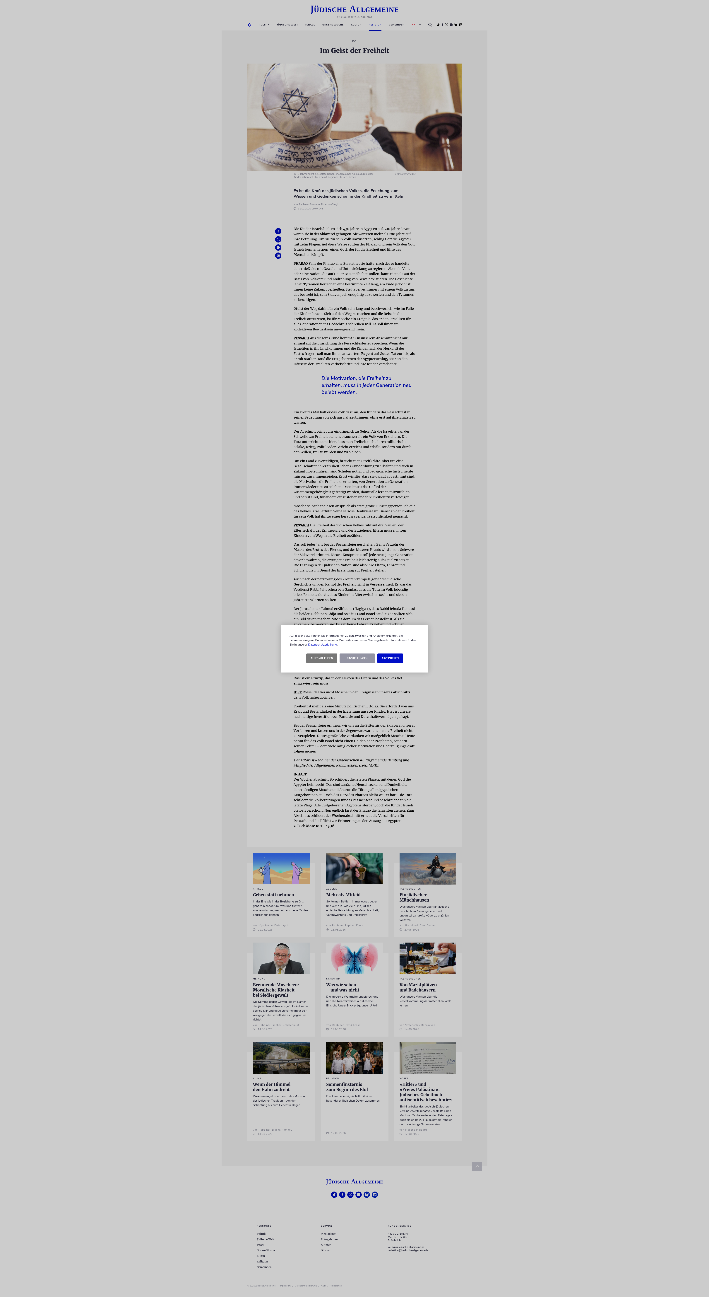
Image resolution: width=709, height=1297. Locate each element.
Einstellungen (357, 658)
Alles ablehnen (322, 658)
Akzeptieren (390, 658)
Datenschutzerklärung (322, 645)
